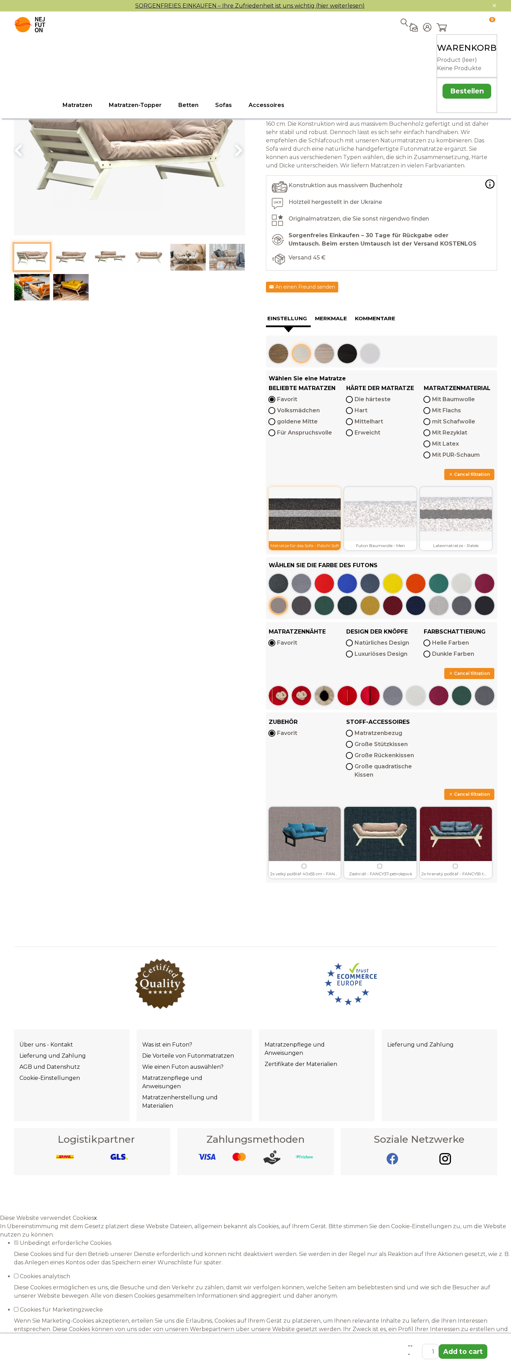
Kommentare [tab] (375, 318)
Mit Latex (445, 443)
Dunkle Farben (453, 654)
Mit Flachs (446, 410)
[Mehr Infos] (489, 184)
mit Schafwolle (453, 421)
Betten (188, 105)
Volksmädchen (298, 410)
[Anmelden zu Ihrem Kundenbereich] (427, 67)
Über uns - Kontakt (46, 1044)
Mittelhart (369, 421)
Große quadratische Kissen (383, 770)
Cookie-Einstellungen (49, 1078)
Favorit (287, 399)
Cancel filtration (471, 474)
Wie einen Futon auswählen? (183, 1067)
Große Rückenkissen (384, 755)
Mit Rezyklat (449, 432)
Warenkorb (467, 48)
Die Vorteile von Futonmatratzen (188, 1055)
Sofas (223, 105)
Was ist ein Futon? (167, 1044)
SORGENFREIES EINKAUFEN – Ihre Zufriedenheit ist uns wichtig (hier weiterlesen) (250, 5)
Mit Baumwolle (453, 399)
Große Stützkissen (381, 744)
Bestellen (467, 91)
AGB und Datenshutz (49, 1067)
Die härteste (373, 399)
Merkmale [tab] (331, 318)
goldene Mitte (297, 421)
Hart (361, 410)
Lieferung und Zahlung (52, 1055)
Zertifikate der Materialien (301, 1064)
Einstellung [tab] (287, 318)
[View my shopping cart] (464, 28)
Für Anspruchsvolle (304, 432)
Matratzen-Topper (135, 105)
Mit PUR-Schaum (456, 455)
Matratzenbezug (378, 733)
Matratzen (77, 105)
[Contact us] (413, 65)
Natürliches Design (382, 642)
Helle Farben (450, 642)
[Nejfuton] (29, 24)
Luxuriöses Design (381, 654)
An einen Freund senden (304, 287)
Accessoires (266, 105)
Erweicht (367, 432)
